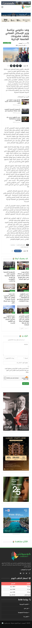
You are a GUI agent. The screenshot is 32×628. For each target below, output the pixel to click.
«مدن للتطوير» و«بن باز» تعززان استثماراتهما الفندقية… (13, 118)
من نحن (26, 608)
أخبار (9, 42)
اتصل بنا (26, 616)
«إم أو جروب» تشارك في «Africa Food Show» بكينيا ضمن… (12, 101)
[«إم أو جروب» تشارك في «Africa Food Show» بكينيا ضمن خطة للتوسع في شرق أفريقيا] (25, 102)
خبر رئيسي (5, 42)
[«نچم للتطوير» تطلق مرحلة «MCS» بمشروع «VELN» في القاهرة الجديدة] (9, 309)
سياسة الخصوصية (23, 612)
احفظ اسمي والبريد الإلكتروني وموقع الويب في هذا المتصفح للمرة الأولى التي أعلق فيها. (17, 370)
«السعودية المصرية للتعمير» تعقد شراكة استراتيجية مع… (12, 110)
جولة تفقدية (13, 244)
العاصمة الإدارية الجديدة (21, 244)
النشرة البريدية (24, 604)
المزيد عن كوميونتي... (25, 569)
